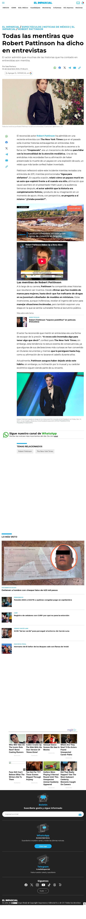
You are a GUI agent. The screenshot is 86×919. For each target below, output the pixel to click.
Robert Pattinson (30, 29)
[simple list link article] (43, 564)
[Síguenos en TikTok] (49, 884)
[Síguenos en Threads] (54, 884)
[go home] (43, 900)
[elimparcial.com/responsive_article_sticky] (84, 903)
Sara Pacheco (10, 67)
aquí (56, 436)
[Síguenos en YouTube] (43, 885)
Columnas (57, 8)
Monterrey (46, 8)
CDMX (13, 8)
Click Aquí (43, 846)
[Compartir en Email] (74, 68)
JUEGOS (6, 8)
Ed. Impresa (68, 8)
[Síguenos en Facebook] (26, 884)
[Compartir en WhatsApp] (54, 68)
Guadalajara (35, 8)
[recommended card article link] (22, 322)
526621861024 (43, 838)
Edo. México (23, 8)
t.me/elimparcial (43, 869)
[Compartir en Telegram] (69, 68)
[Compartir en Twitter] (64, 68)
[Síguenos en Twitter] (31, 884)
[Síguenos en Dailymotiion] (60, 884)
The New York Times (45, 451)
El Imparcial (10, 27)
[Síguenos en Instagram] (37, 884)
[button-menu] (3, 3)
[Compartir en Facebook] (59, 68)
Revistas (79, 8)
